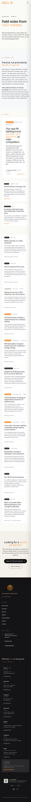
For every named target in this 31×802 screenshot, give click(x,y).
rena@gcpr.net (7, 743)
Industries (4, 608)
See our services (15, 566)
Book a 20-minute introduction (15, 561)
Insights (4, 621)
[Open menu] (27, 2)
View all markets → (9, 769)
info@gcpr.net (8, 641)
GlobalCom (5, 16)
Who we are (5, 605)
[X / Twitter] (17, 789)
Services (4, 611)
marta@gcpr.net (7, 716)
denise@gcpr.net (7, 730)
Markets (4, 614)
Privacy (18, 785)
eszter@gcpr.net (7, 703)
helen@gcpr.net (7, 689)
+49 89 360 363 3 (9, 645)
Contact (4, 624)
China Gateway (6, 617)
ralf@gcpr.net (7, 756)
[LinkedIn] (13, 789)
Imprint (12, 785)
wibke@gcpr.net (7, 676)
